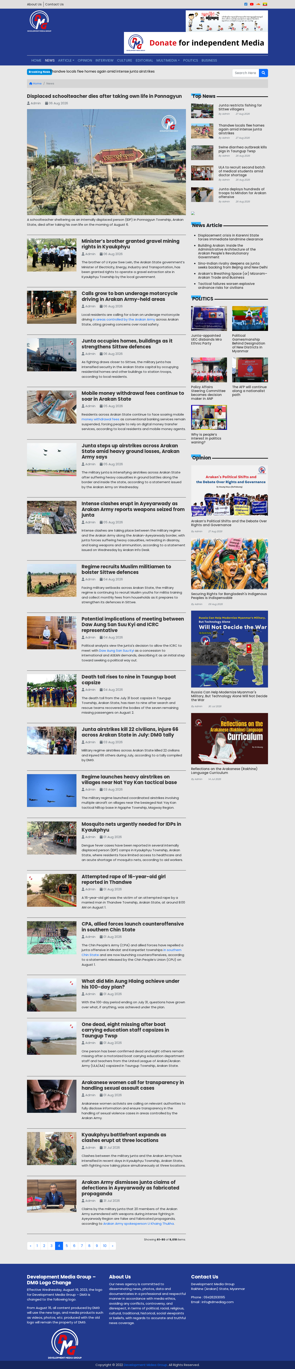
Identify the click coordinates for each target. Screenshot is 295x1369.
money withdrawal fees (100, 419)
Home (37, 83)
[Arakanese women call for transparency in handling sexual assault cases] (51, 1097)
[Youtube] (252, 4)
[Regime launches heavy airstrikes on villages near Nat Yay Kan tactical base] (51, 791)
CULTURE (124, 60)
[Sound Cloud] (258, 4)
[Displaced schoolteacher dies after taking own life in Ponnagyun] (106, 162)
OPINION (85, 60)
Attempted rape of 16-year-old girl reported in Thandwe (124, 879)
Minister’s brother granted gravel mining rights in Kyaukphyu (130, 244)
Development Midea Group (145, 1365)
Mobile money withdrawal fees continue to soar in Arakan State (133, 396)
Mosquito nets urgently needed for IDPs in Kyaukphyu (131, 827)
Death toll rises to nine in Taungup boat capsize (129, 679)
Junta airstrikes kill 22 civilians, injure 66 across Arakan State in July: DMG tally (130, 732)
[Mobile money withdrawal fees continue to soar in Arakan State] (51, 407)
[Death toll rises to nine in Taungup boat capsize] (51, 691)
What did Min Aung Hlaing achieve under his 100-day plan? (130, 984)
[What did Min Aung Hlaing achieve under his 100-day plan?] (51, 995)
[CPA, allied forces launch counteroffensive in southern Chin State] (51, 938)
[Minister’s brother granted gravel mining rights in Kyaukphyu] (51, 255)
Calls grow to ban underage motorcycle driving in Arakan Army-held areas (130, 296)
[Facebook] (245, 4)
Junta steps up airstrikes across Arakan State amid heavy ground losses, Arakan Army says (130, 451)
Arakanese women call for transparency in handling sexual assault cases (133, 1085)
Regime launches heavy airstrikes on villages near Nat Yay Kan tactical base (129, 779)
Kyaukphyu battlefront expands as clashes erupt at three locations (124, 1137)
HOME (36, 60)
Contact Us (54, 4)
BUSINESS (209, 60)
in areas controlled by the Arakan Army (124, 319)
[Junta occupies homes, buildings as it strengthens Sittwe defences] (51, 355)
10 (104, 1245)
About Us (34, 4)
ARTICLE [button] (65, 60)
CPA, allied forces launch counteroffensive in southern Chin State (133, 927)
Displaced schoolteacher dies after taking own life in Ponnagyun (104, 96)
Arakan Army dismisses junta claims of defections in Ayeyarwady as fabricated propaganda (130, 1188)
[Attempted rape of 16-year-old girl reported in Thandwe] (51, 891)
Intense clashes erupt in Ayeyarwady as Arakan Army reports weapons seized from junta (133, 509)
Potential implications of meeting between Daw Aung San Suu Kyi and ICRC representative (133, 625)
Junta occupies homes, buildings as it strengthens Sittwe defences (127, 344)
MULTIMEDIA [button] (166, 60)
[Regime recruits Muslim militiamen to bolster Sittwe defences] (51, 581)
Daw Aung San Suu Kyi (116, 650)
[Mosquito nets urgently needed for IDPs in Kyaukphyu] (51, 838)
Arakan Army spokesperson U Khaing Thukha (138, 1223)
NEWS (50, 60)
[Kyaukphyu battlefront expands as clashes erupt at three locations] (51, 1149)
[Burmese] (265, 4)
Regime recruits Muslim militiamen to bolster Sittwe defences (126, 569)
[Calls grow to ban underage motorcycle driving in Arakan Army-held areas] (51, 308)
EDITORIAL (144, 60)
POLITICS (190, 60)
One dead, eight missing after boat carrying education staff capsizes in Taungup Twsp (125, 1030)
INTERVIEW (104, 60)
